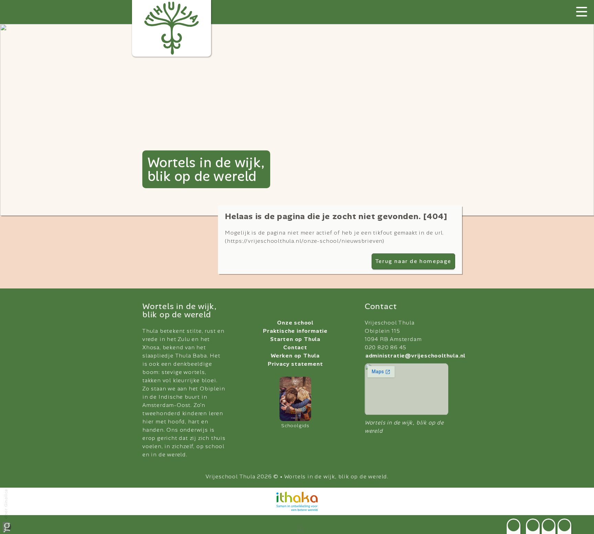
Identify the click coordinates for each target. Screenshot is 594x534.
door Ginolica (6, 504)
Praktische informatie (295, 330)
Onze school (295, 322)
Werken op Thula (295, 355)
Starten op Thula (295, 339)
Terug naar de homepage (413, 261)
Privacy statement (295, 363)
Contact (295, 347)
